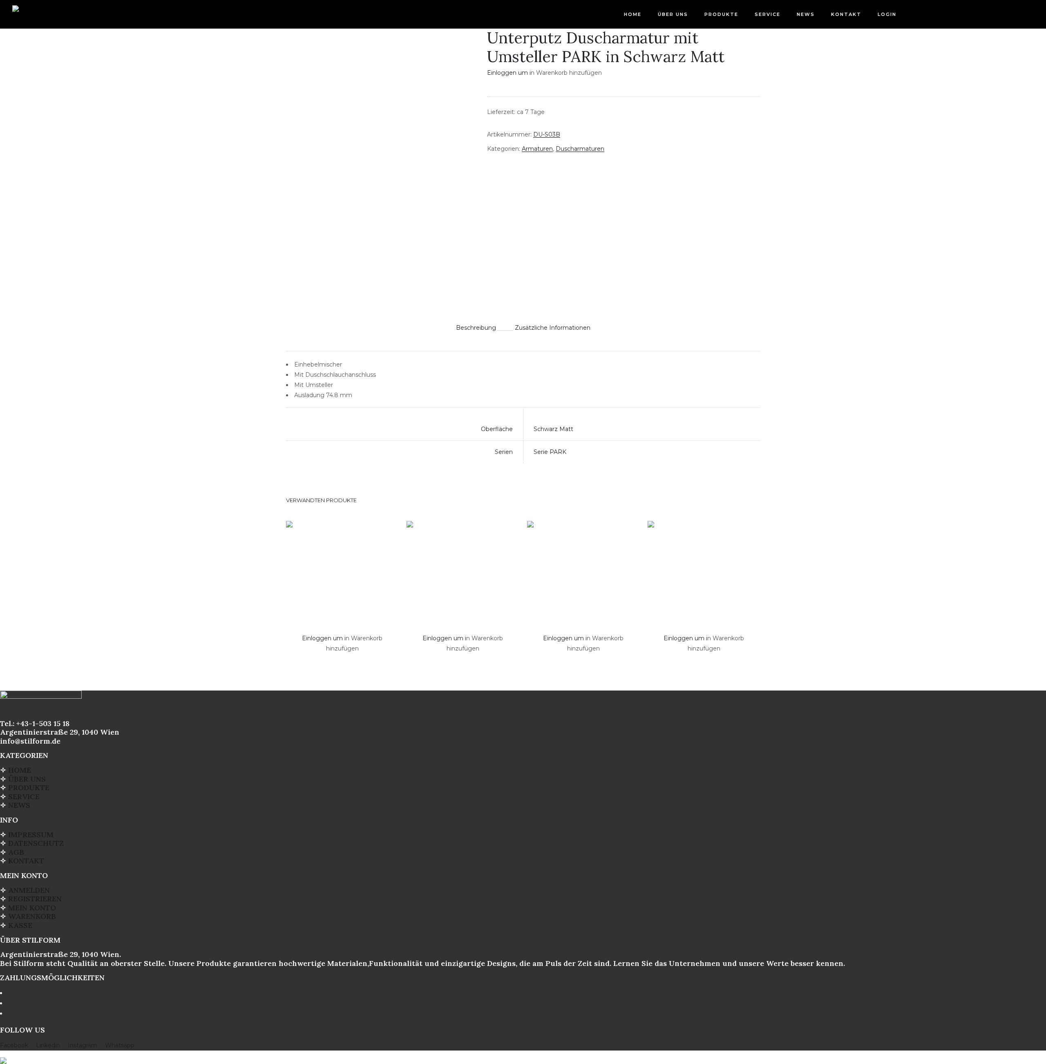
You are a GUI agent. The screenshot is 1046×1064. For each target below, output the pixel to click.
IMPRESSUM (31, 834)
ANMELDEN (29, 890)
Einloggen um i (509, 72)
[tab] (476, 327)
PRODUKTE (721, 14)
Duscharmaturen (580, 148)
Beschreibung (476, 327)
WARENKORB (32, 916)
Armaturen (537, 148)
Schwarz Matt (553, 429)
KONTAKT (846, 14)
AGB (16, 852)
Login (887, 14)
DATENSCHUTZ (36, 843)
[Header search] (1023, 15)
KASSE (20, 925)
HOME (632, 14)
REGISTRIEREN (35, 898)
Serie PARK (550, 452)
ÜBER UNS (673, 14)
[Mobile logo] (3, 1055)
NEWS (806, 14)
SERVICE (767, 14)
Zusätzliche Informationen (552, 327)
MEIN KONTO (32, 907)
